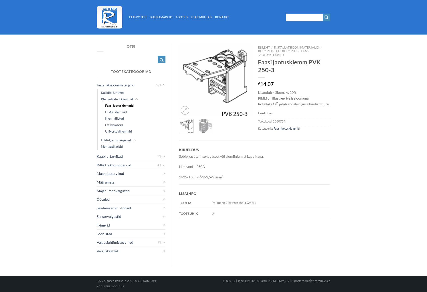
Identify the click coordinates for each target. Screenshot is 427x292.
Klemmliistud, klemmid (277, 51)
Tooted (181, 17)
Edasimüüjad (201, 17)
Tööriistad (104, 234)
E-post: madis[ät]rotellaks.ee (310, 281)
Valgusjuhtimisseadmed (115, 242)
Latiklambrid (114, 125)
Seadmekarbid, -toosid (114, 208)
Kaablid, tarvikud (110, 156)
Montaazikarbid (112, 146)
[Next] (244, 79)
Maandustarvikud (110, 173)
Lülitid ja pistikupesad (116, 140)
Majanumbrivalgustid (113, 191)
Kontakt (222, 17)
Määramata (106, 182)
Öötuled (103, 199)
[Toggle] (163, 85)
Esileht (264, 47)
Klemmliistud (114, 118)
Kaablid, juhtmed (113, 92)
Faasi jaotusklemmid (283, 52)
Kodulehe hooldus (110, 286)
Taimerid (103, 225)
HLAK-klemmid (116, 112)
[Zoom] (185, 110)
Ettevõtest (138, 17)
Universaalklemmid (118, 131)
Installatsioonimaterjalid (296, 47)
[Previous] (186, 79)
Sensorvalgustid (109, 216)
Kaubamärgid (161, 17)
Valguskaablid (107, 251)
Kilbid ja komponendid (114, 165)
